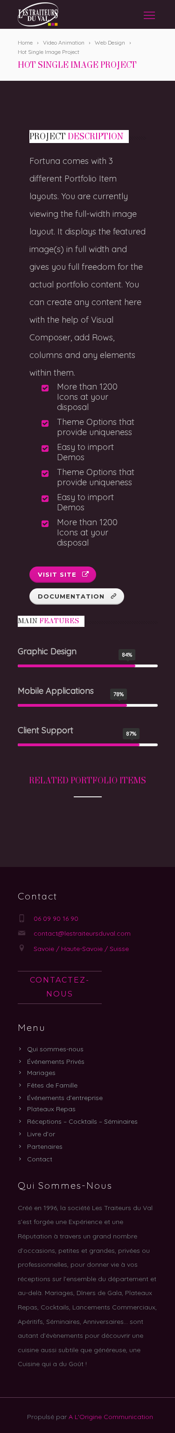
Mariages (41, 1072)
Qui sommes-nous (55, 1049)
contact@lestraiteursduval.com (82, 933)
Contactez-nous (60, 987)
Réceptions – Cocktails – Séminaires (82, 1121)
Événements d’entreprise (65, 1098)
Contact (39, 1159)
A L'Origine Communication (111, 1417)
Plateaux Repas (51, 1109)
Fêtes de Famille (52, 1085)
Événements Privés (55, 1061)
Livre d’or (41, 1134)
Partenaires (45, 1146)
